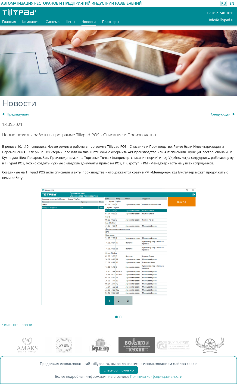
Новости (19, 103)
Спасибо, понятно (118, 370)
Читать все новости (17, 325)
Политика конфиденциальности (156, 376)
